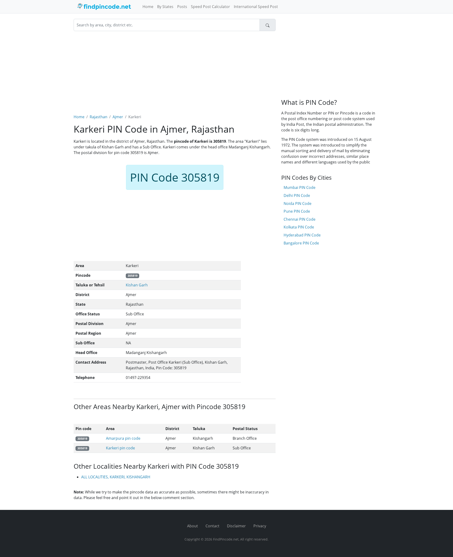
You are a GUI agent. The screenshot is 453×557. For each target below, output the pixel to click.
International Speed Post (256, 6)
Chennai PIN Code (299, 219)
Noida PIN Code (297, 203)
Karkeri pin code (120, 448)
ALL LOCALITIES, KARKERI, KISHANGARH (115, 477)
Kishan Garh (137, 285)
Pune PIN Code (297, 211)
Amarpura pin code (123, 438)
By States (165, 6)
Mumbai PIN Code (299, 187)
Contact (212, 526)
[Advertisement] (175, 70)
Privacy (259, 526)
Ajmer (118, 116)
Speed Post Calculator (210, 6)
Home (148, 6)
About (192, 526)
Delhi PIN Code (297, 195)
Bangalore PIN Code (301, 243)
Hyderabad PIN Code (302, 235)
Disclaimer (236, 526)
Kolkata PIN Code (299, 227)
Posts (182, 6)
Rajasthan (98, 116)
